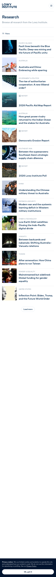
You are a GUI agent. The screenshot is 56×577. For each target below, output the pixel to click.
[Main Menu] (51, 5)
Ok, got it (28, 572)
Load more (28, 309)
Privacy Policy (31, 566)
